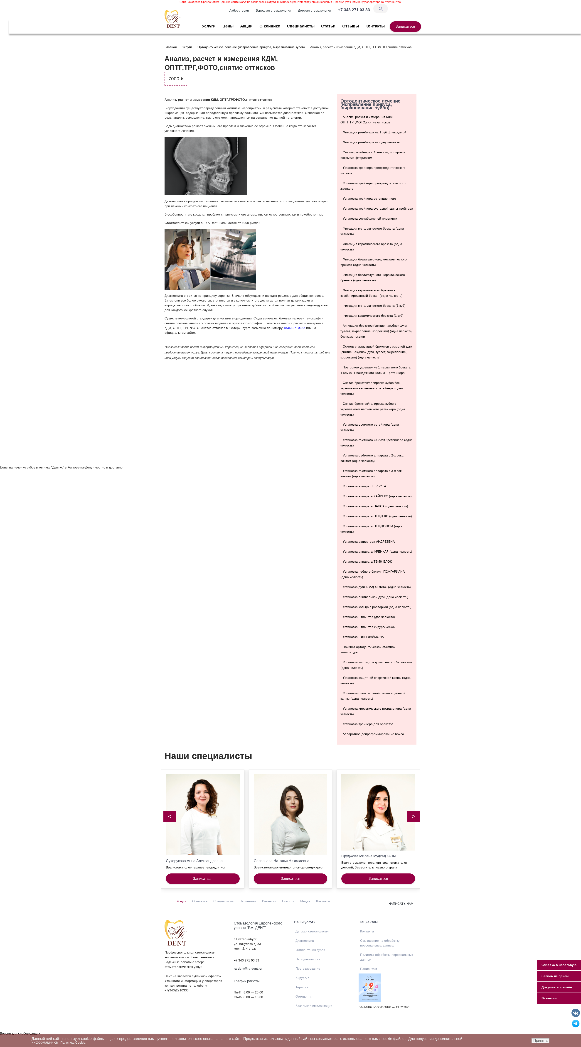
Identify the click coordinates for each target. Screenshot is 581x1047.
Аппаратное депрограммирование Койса (373, 734)
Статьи (328, 26)
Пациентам (247, 901)
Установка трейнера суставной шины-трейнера (378, 208)
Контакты (375, 26)
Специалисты (301, 26)
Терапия (301, 987)
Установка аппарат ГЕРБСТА (364, 486)
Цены (228, 26)
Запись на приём (555, 976)
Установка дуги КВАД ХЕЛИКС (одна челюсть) (377, 587)
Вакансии (269, 901)
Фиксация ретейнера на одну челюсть (371, 142)
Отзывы (350, 26)
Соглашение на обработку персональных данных (379, 943)
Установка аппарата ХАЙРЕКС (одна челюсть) (377, 496)
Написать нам (401, 903)
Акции (246, 26)
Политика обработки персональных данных (386, 957)
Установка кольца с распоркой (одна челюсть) (377, 607)
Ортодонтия (304, 996)
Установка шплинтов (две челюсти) (369, 617)
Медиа (305, 901)
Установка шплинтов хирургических (369, 627)
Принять (540, 1040)
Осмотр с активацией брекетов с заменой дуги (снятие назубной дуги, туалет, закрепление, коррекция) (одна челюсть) (376, 352)
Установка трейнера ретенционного (369, 198)
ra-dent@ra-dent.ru (248, 968)
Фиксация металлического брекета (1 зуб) (374, 305)
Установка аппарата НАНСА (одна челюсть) (375, 506)
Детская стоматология (314, 10)
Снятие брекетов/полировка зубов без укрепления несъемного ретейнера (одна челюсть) (371, 388)
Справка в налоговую (559, 965)
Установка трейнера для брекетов (368, 724)
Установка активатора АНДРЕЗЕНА (369, 541)
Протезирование (307, 968)
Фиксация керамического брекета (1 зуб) (373, 315)
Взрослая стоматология (273, 10)
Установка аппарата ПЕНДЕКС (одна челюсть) (377, 516)
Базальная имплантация (313, 1006)
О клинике (269, 26)
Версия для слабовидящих (20, 1033)
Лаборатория (239, 10)
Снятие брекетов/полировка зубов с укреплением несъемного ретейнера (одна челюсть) (372, 409)
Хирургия (302, 978)
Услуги (209, 26)
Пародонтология (307, 959)
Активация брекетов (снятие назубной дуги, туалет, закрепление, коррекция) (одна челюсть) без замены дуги (376, 331)
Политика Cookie (72, 1042)
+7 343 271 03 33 (246, 960)
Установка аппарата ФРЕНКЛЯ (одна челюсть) (377, 551)
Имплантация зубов (310, 950)
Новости (288, 901)
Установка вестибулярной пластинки (370, 218)
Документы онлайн (557, 987)
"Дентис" (57, 467)
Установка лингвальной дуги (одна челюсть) (375, 597)
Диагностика (304, 940)
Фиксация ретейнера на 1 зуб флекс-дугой (374, 132)
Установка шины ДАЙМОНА (363, 637)
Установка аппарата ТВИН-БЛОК (367, 561)
